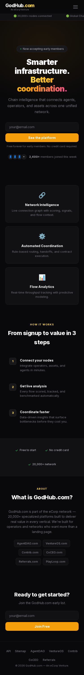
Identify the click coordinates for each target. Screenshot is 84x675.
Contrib (73, 651)
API (8, 651)
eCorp (54, 665)
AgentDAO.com (27, 543)
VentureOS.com (56, 543)
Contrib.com (30, 552)
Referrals (49, 660)
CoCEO (33, 660)
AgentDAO (37, 651)
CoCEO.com (54, 552)
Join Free (42, 626)
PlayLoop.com (55, 561)
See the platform (42, 138)
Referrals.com (28, 561)
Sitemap (20, 651)
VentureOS (56, 651)
